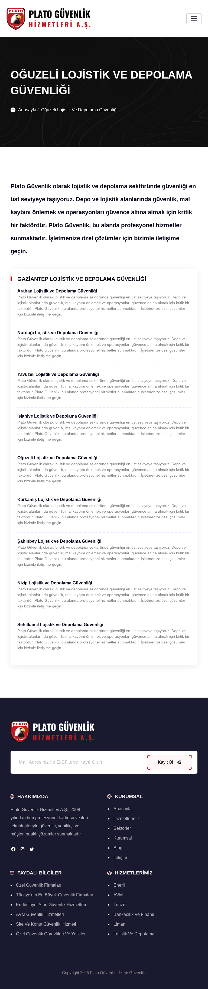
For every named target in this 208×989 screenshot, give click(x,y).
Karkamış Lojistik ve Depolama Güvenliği (59, 499)
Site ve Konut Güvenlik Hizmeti (46, 924)
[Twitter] (31, 849)
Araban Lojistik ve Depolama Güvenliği (57, 291)
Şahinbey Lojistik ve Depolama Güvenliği (59, 541)
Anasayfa (122, 808)
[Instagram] (22, 849)
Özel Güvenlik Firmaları (38, 885)
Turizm (119, 904)
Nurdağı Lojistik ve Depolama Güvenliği (57, 332)
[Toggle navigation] (194, 18)
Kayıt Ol (166, 762)
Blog (117, 847)
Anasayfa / (28, 110)
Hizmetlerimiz (126, 818)
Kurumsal (122, 838)
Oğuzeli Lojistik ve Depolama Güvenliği (79, 110)
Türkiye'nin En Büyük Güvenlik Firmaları (54, 895)
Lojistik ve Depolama (133, 934)
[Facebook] (13, 849)
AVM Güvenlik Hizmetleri (40, 914)
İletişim (120, 857)
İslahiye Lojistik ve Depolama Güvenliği (57, 416)
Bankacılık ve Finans (133, 914)
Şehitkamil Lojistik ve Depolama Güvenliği (60, 624)
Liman (119, 924)
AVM (118, 895)
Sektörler (122, 828)
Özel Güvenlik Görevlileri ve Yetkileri (51, 934)
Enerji (119, 885)
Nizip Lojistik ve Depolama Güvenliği (54, 583)
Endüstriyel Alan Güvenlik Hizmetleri (51, 904)
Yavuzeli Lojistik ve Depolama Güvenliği (58, 374)
